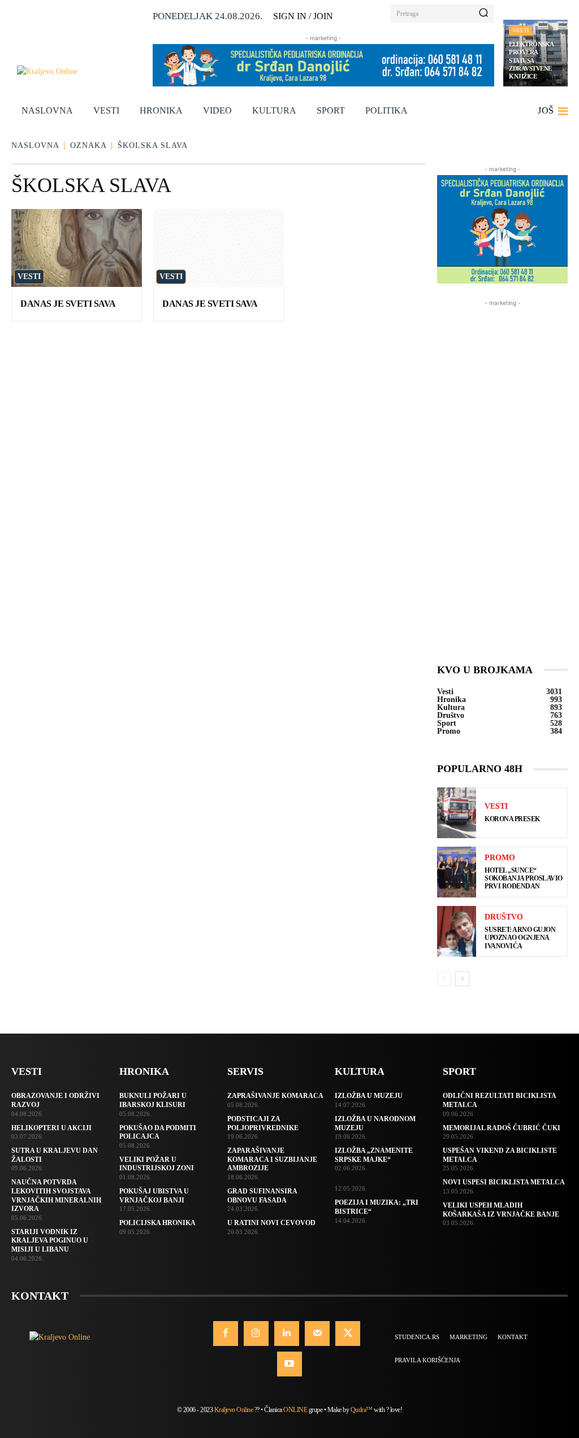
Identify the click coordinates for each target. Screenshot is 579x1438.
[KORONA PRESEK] (456, 812)
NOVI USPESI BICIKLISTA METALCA (504, 1182)
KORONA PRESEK (512, 819)
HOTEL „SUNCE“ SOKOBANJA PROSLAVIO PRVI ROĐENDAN (524, 878)
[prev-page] (444, 978)
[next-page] (462, 978)
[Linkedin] (286, 1333)
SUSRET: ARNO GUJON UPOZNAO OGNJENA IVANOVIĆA (520, 938)
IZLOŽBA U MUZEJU (369, 1096)
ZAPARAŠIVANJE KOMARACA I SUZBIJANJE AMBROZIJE (272, 1159)
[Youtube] (289, 1364)
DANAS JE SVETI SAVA (68, 303)
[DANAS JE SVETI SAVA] (76, 248)
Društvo (504, 917)
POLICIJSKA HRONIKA (157, 1223)
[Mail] (317, 1333)
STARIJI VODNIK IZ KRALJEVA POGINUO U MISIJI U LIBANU (49, 1240)
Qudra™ (362, 1410)
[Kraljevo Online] (80, 71)
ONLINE (295, 1410)
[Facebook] (225, 1333)
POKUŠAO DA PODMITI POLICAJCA (157, 1132)
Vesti (520, 30)
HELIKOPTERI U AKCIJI (51, 1128)
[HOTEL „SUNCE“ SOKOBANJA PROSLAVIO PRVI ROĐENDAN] (456, 872)
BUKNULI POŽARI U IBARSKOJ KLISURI (153, 1100)
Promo (500, 858)
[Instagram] (256, 1333)
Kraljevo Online (233, 1410)
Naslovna (35, 145)
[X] (347, 1333)
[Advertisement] (502, 478)
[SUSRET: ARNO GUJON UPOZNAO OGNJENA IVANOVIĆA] (456, 931)
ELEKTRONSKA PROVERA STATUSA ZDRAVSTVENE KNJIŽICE (531, 60)
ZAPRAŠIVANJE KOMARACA (275, 1096)
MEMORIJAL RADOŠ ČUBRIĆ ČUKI (501, 1128)
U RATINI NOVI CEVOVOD (271, 1223)
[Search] (483, 14)
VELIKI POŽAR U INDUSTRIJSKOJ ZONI (156, 1164)
